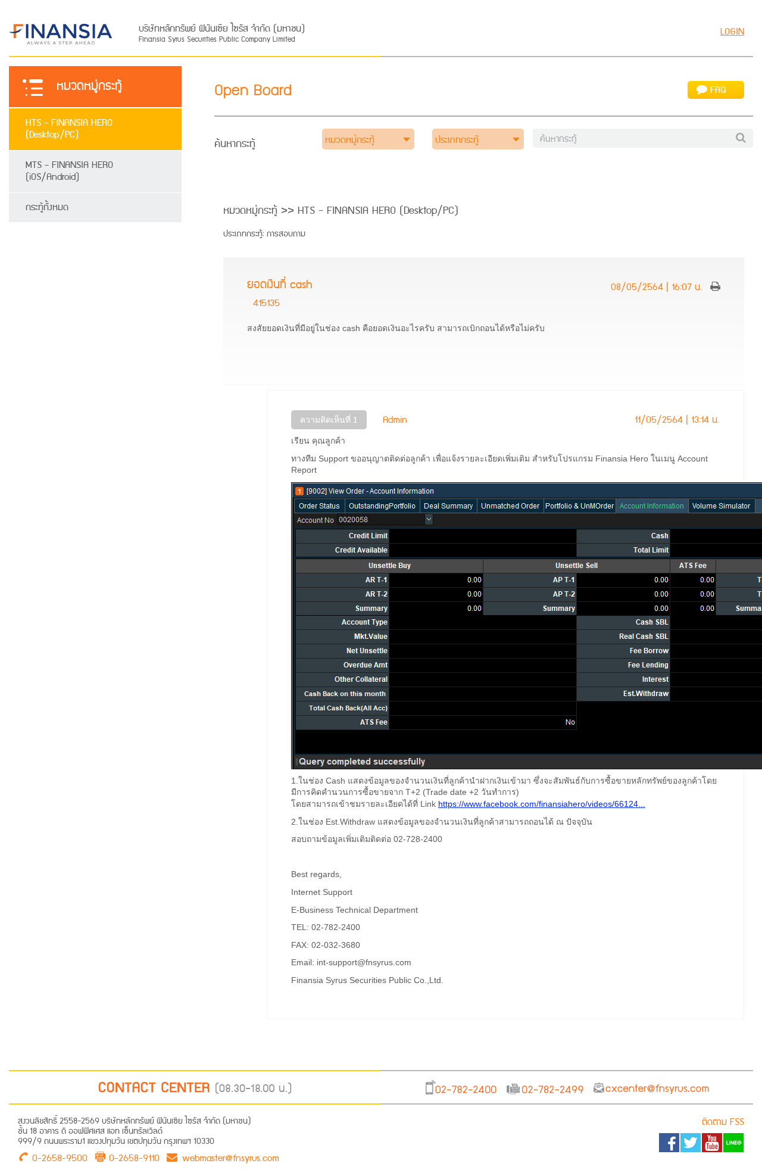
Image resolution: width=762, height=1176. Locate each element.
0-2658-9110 (134, 1157)
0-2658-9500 (60, 1157)
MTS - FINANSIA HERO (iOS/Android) (69, 171)
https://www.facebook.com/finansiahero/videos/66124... (541, 804)
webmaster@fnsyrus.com (230, 1157)
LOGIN (732, 32)
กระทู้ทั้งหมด (47, 207)
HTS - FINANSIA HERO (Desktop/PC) (69, 129)
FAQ (716, 90)
